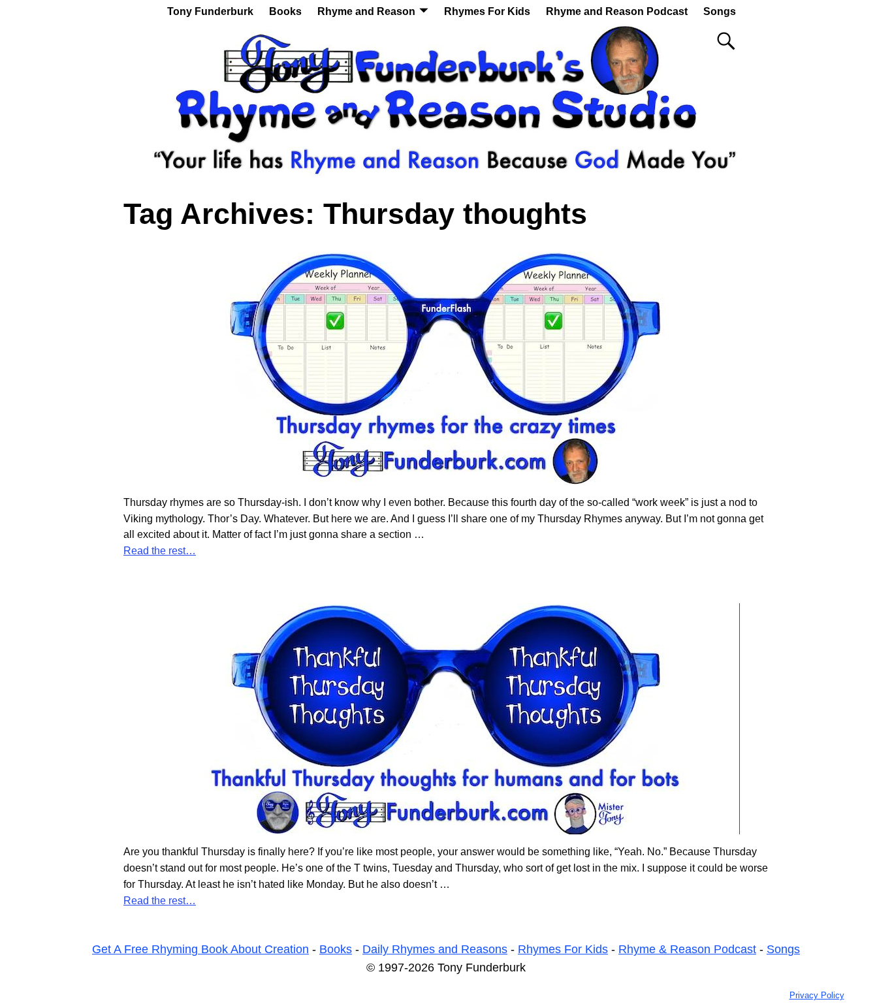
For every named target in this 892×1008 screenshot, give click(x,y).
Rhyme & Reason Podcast (687, 949)
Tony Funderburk (210, 11)
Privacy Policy (816, 995)
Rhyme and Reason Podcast (617, 11)
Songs (719, 11)
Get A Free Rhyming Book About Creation (200, 949)
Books (285, 11)
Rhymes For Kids (487, 11)
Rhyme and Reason (366, 11)
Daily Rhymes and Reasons (434, 949)
